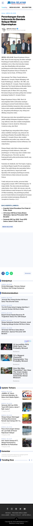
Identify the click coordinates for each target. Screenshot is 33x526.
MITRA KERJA (26, 515)
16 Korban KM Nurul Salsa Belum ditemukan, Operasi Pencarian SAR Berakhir (15, 215)
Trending (4, 7)
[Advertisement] (16, 250)
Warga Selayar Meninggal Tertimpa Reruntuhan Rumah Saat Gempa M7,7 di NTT (10, 419)
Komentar (28, 273)
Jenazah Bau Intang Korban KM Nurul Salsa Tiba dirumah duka (14, 300)
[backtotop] (16, 519)
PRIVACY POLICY (16, 515)
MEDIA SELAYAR (14, 7)
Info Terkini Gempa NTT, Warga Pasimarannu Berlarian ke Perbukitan (9, 442)
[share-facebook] (3, 273)
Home (3, 13)
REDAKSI (8, 513)
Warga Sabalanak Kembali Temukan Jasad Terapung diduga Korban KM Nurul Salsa (16, 323)
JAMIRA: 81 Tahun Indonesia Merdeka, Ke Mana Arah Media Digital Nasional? (9, 395)
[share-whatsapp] (11, 273)
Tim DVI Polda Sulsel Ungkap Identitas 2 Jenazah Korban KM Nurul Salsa (15, 308)
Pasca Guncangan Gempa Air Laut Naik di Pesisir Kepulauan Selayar (10, 431)
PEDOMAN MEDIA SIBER (19, 513)
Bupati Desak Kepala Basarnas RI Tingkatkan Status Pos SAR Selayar (13, 316)
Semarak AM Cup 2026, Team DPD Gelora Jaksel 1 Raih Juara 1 (10, 407)
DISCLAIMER (5, 515)
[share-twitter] (7, 273)
